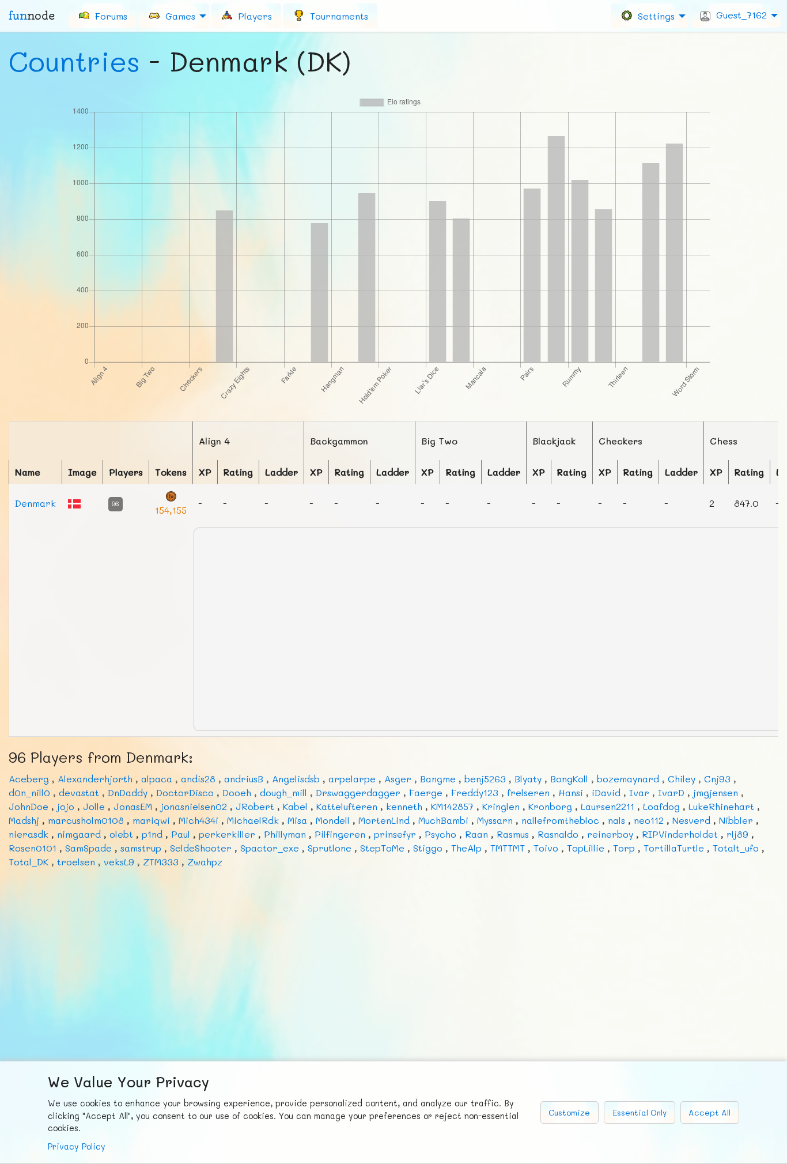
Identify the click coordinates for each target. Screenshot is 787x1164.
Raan (476, 834)
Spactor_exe (269, 848)
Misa (297, 820)
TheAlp (466, 848)
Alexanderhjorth (95, 779)
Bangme (438, 779)
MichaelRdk (253, 820)
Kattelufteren (346, 806)
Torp (624, 848)
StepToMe (382, 848)
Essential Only (639, 1112)
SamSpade (88, 848)
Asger (397, 779)
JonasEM (132, 806)
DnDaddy (127, 792)
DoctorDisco (185, 792)
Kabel (295, 806)
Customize (569, 1112)
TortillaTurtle (674, 848)
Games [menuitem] (177, 15)
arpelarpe (352, 779)
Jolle (94, 806)
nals (616, 820)
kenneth (404, 806)
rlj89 (737, 834)
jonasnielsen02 (194, 806)
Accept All (709, 1112)
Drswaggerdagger (358, 792)
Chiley (681, 779)
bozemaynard (628, 779)
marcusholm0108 (86, 820)
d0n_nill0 (29, 792)
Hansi (570, 792)
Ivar (639, 792)
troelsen (76, 862)
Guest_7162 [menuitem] (738, 15)
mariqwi (151, 820)
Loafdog (661, 806)
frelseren (528, 792)
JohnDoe (28, 806)
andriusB (243, 779)
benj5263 (485, 779)
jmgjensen (715, 792)
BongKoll (569, 779)
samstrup (140, 848)
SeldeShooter (201, 848)
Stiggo (427, 848)
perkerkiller (227, 834)
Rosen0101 (32, 848)
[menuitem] (103, 15)
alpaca (156, 779)
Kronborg (550, 806)
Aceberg (29, 779)
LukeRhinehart (721, 806)
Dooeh (236, 792)
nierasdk (28, 834)
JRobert (255, 806)
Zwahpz (204, 862)
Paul (180, 834)
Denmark (35, 503)
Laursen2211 (607, 806)
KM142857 (452, 806)
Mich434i (198, 820)
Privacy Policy (76, 1146)
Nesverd (691, 820)
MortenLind (384, 820)
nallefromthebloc (560, 820)
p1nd (152, 834)
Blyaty (528, 779)
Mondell (333, 820)
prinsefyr (395, 834)
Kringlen (501, 806)
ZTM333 (161, 862)
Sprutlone (329, 848)
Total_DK (28, 862)
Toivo (546, 848)
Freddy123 (474, 792)
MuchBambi (443, 820)
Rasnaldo (558, 834)
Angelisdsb (296, 779)
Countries (74, 61)
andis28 (198, 779)
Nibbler (736, 820)
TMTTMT (507, 848)
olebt (121, 834)
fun (31, 15)
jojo (65, 806)
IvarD (671, 792)
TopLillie (585, 848)
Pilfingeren (340, 834)
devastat (79, 792)
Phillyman (285, 834)
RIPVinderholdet (680, 834)
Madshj (24, 820)
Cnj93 (717, 779)
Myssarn (495, 820)
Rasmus (513, 834)
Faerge (425, 792)
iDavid (606, 792)
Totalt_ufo (736, 848)
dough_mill (283, 792)
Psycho (440, 834)
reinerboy (610, 834)
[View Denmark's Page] (74, 502)
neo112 (649, 820)
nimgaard (79, 834)
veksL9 (119, 862)
